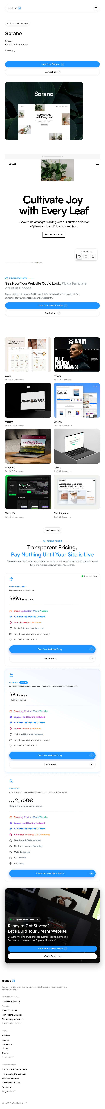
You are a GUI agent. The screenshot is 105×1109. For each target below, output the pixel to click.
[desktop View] (79, 256)
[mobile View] (93, 256)
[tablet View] (86, 256)
